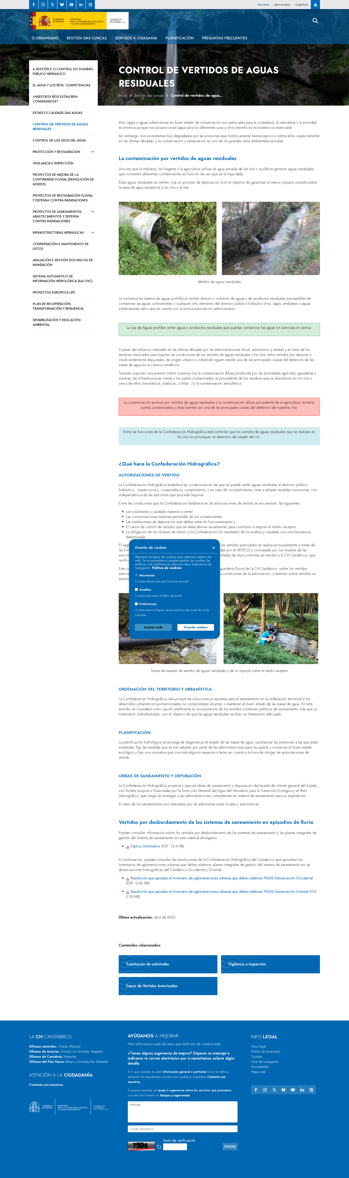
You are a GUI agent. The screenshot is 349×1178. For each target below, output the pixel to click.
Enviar (230, 1146)
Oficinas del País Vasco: (68, 1061)
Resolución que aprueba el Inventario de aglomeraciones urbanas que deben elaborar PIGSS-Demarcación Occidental (222, 878)
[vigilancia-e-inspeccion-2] (271, 628)
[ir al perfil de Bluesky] (62, 4)
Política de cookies (167, 568)
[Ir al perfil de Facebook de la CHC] (33, 4)
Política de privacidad (265, 1051)
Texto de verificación (179, 1140)
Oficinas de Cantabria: (52, 1056)
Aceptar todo (153, 627)
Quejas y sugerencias (175, 1095)
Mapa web (258, 1072)
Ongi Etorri (301, 5)
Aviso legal (258, 1046)
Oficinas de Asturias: (66, 1051)
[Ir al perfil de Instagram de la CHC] (43, 4)
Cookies (256, 1056)
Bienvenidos (282, 5)
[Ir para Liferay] (79, 20)
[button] (315, 20)
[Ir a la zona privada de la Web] (315, 4)
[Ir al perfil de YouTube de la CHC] (71, 4)
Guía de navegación (265, 1061)
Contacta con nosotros (46, 1084)
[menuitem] (45, 38)
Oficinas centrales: (55, 1046)
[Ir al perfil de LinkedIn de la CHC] (80, 4)
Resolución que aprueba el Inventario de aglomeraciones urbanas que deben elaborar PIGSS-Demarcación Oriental (219, 891)
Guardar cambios (196, 627)
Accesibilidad (260, 1066)
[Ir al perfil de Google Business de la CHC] (90, 4)
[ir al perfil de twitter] (52, 4)
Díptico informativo (144, 846)
